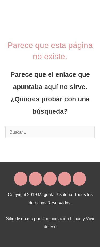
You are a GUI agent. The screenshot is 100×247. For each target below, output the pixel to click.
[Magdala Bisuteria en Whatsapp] (64, 179)
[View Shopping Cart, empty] (75, 8)
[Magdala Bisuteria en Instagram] (35, 179)
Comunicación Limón (61, 218)
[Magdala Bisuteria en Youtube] (79, 179)
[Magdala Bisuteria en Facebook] (20, 179)
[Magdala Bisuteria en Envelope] (50, 179)
